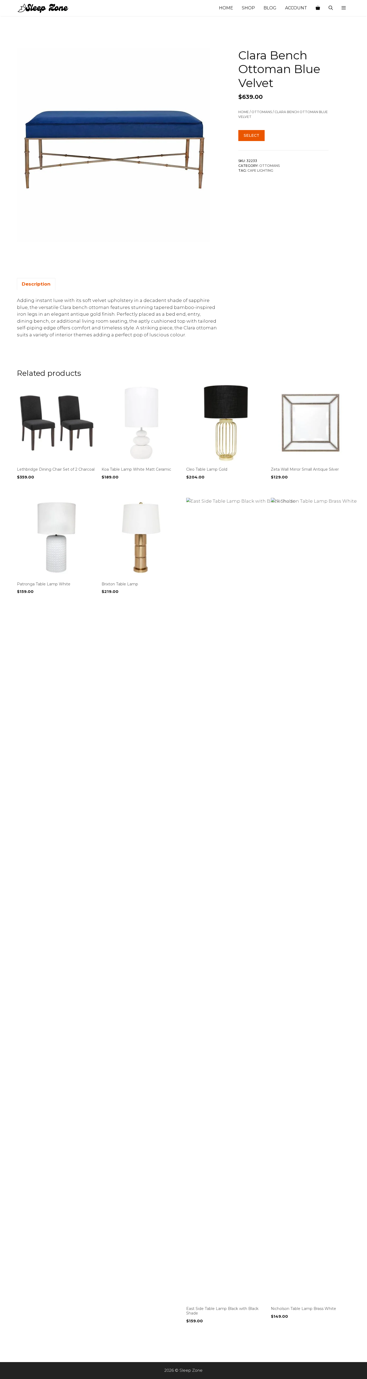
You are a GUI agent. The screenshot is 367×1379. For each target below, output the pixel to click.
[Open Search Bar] (330, 8)
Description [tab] (36, 284)
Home (226, 7)
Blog (270, 7)
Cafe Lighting (260, 171)
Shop (248, 7)
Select (251, 135)
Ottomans (261, 112)
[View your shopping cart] (317, 8)
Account (296, 7)
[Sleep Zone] (44, 8)
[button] (343, 8)
